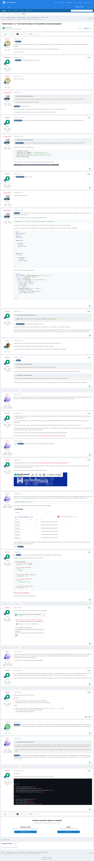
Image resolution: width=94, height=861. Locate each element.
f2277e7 (41, 791)
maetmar (7, 39)
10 (21, 814)
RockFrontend (18, 29)
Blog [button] (75, 2)
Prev (5, 814)
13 (28, 814)
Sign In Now (68, 831)
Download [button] (80, 2)
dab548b (30, 800)
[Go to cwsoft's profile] (7, 726)
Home (4, 7)
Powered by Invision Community (47, 859)
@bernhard (18, 41)
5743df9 (39, 788)
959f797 (32, 802)
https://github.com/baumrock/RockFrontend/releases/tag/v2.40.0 (52, 462)
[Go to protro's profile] (7, 399)
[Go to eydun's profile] (7, 345)
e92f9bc (51, 790)
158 (6, 351)
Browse (4, 10)
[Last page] (34, 34)
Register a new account (25, 831)
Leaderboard (28, 10)
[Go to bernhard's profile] (3, 28)
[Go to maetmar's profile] (7, 43)
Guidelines (3, 14)
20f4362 (39, 804)
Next (31, 814)
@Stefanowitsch (18, 120)
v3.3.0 (15, 779)
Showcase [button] (61, 2)
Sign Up (88, 6)
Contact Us (44, 857)
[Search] (91, 11)
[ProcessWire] (9, 2)
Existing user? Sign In (79, 6)
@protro (18, 555)
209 (6, 733)
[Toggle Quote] (15, 96)
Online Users (16, 14)
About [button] (55, 2)
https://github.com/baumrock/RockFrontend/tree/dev (53, 435)
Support (16, 10)
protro (7, 394)
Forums (9, 7)
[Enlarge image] (36, 164)
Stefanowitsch (7, 92)
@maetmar (18, 60)
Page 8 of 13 (38, 814)
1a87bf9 (34, 799)
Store (21, 10)
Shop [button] (86, 2)
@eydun (18, 360)
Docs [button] (90, 2)
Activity (10, 10)
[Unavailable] (46, 523)
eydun (7, 340)
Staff (9, 14)
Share (80, 28)
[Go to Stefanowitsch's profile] (7, 97)
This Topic (87, 10)
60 (6, 50)
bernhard (9, 27)
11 (23, 814)
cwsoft (7, 722)
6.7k (6, 68)
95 (6, 405)
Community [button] (69, 2)
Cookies (50, 857)
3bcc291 (33, 787)
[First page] (3, 34)
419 (6, 103)
